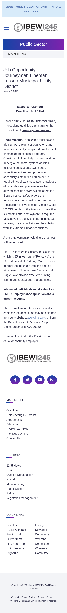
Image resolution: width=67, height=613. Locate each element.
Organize (12, 553)
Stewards (41, 529)
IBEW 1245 (33, 360)
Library (39, 525)
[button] (33, 54)
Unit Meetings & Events (21, 415)
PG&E (10, 470)
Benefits (11, 525)
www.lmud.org (37, 317)
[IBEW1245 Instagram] (51, 379)
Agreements (14, 419)
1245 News (13, 465)
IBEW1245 (38, 28)
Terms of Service (46, 597)
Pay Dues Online (17, 433)
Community (42, 534)
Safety (10, 493)
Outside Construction (19, 474)
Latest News (14, 539)
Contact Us (13, 438)
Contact (15, 597)
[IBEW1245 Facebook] (14, 379)
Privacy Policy (28, 597)
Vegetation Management (21, 498)
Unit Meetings (15, 548)
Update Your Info (17, 429)
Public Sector (14, 488)
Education (12, 424)
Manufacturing (15, 484)
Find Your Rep (15, 543)
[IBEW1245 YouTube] (39, 379)
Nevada (11, 479)
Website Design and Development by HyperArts (33, 601)
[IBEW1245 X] (27, 379)
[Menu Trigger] (6, 27)
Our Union (12, 410)
